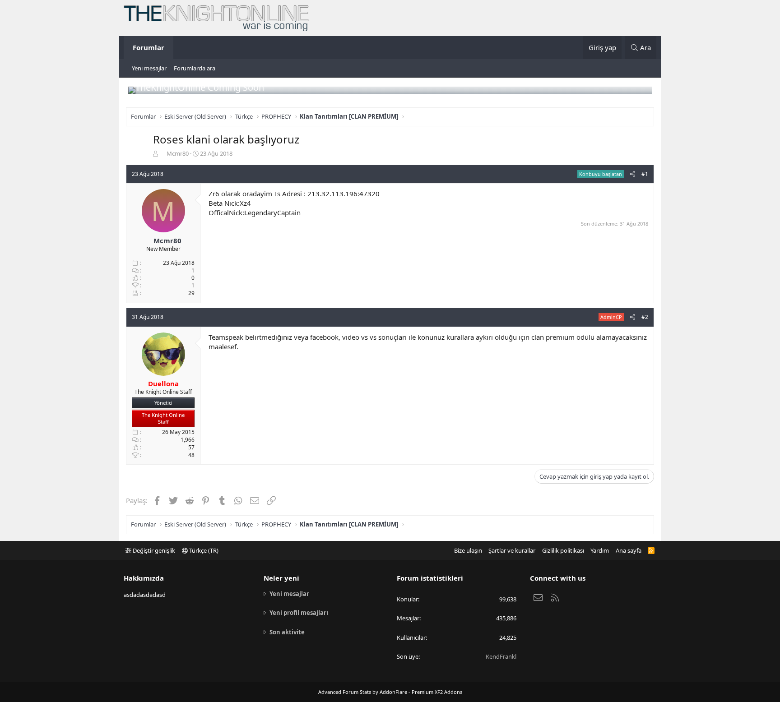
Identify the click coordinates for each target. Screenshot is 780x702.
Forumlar (148, 47)
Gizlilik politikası (563, 550)
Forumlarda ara (194, 68)
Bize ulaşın (468, 550)
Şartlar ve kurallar (511, 550)
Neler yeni (281, 577)
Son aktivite (287, 632)
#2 (644, 317)
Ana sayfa (628, 550)
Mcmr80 (178, 153)
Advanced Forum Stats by (390, 691)
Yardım (599, 550)
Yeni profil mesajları (298, 613)
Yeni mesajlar (149, 68)
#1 (644, 174)
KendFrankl (501, 656)
